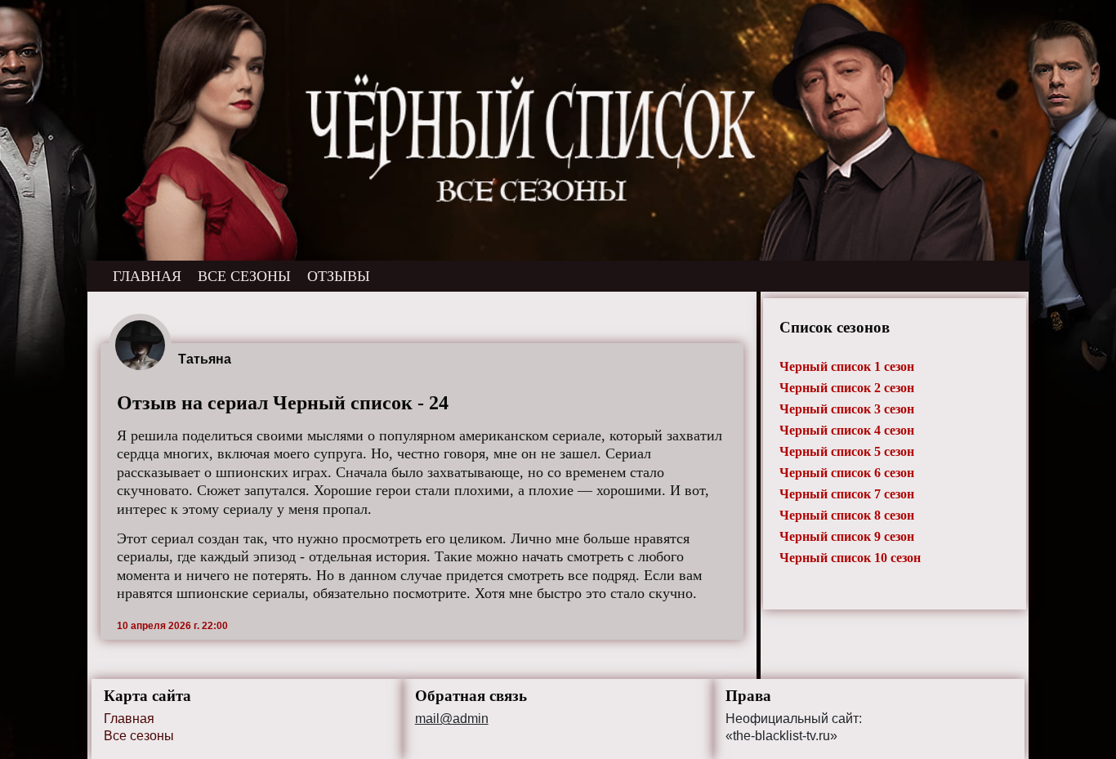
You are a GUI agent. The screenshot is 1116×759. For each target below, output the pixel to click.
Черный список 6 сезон (846, 473)
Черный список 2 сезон (846, 388)
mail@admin (452, 719)
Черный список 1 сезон (846, 366)
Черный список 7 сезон (846, 494)
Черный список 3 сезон (846, 409)
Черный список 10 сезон (850, 558)
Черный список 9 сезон (846, 536)
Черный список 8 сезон (846, 515)
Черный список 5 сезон (846, 451)
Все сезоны (139, 736)
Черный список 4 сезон (846, 430)
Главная (129, 719)
